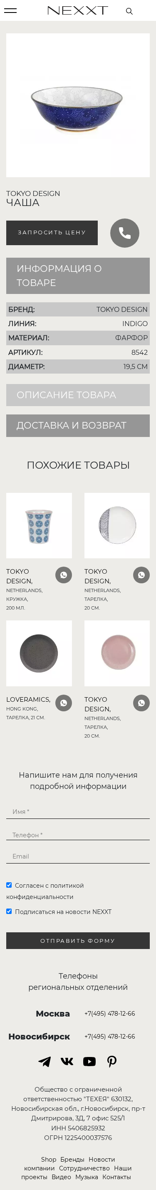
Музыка (86, 1177)
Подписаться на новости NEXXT (61, 912)
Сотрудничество (84, 1168)
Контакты (116, 1177)
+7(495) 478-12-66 (109, 1013)
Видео (61, 1177)
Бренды (72, 1159)
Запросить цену (52, 232)
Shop (48, 1159)
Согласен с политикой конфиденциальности (45, 891)
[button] (142, 41)
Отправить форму (78, 941)
